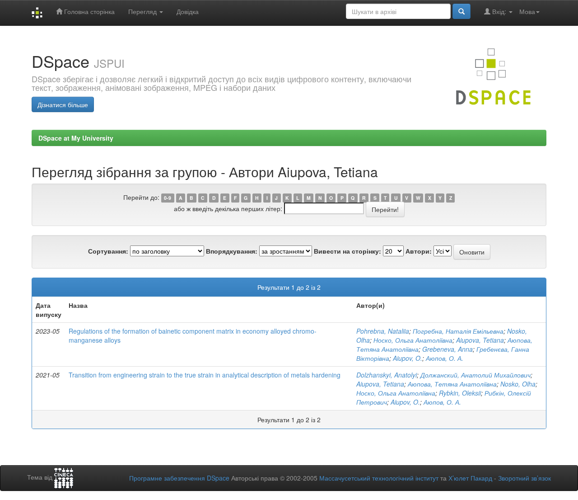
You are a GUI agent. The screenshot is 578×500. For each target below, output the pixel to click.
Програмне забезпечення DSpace (179, 477)
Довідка (188, 11)
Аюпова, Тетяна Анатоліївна (452, 383)
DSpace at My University (75, 137)
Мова (527, 11)
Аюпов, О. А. (444, 358)
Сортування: (108, 250)
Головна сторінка (88, 11)
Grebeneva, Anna (447, 349)
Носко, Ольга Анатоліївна (412, 339)
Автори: (419, 250)
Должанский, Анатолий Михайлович (475, 374)
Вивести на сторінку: (347, 250)
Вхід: (499, 11)
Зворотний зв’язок (524, 477)
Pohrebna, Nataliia (382, 330)
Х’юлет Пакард (470, 477)
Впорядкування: (231, 250)
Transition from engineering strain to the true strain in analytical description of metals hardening (204, 374)
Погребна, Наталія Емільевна (458, 330)
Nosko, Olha (518, 383)
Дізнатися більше (62, 104)
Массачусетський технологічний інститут (378, 477)
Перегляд (143, 11)
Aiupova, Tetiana (480, 339)
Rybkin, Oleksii (460, 392)
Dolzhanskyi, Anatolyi (386, 374)
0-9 (167, 197)
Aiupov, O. (407, 358)
